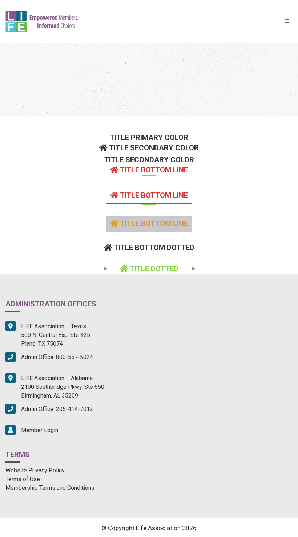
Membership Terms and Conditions (49, 487)
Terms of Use (22, 479)
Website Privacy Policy (35, 470)
